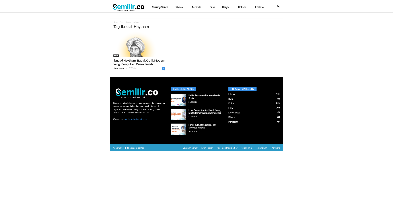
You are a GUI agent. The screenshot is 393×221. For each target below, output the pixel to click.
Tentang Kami (261, 147)
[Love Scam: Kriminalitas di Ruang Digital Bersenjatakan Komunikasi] (178, 114)
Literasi (231, 94)
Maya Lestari (119, 68)
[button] (278, 6)
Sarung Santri (160, 7)
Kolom (242, 7)
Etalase (259, 7)
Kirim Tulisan (207, 147)
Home (115, 22)
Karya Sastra (234, 112)
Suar (212, 7)
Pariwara (276, 147)
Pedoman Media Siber (227, 147)
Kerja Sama (246, 147)
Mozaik (196, 7)
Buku (116, 55)
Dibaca (179, 7)
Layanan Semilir (190, 147)
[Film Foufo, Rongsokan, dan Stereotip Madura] (178, 129)
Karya (225, 7)
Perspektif (233, 122)
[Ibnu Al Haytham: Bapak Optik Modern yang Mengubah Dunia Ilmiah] (139, 44)
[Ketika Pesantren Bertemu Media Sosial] (178, 100)
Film (230, 108)
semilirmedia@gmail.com (135, 119)
